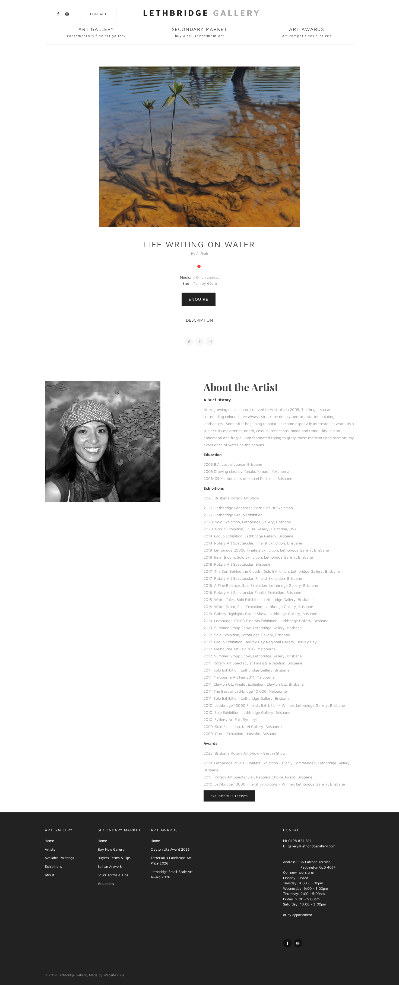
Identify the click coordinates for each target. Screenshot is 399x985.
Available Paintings (59, 858)
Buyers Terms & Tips (114, 858)
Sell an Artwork (110, 866)
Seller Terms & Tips (113, 875)
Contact (98, 14)
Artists (50, 849)
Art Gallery (96, 32)
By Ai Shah (199, 253)
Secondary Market (199, 32)
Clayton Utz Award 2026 (170, 849)
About (49, 875)
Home (49, 840)
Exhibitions (53, 866)
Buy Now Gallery (111, 849)
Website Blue (113, 975)
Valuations (106, 883)
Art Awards (306, 32)
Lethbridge (202, 12)
